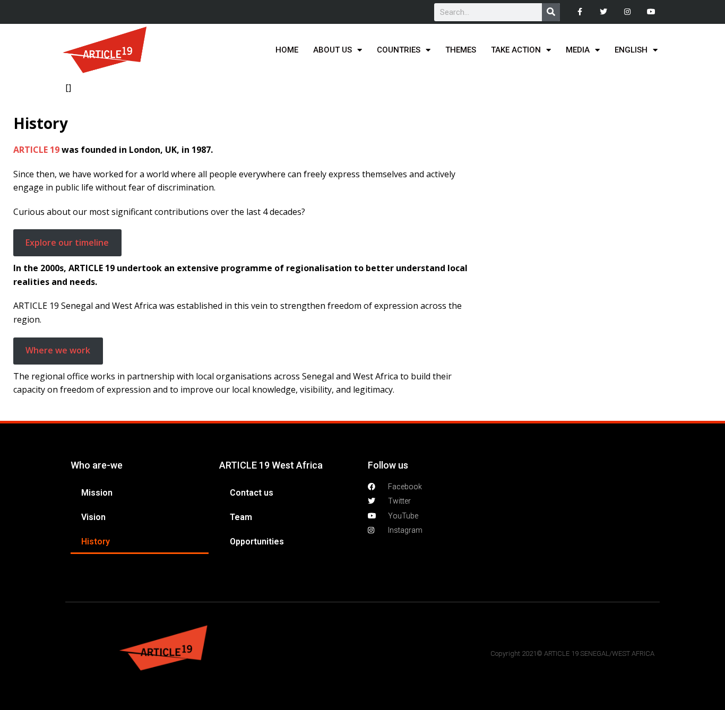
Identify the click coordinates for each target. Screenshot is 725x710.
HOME (286, 50)
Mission (97, 493)
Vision (93, 517)
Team (241, 517)
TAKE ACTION (516, 50)
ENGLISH (631, 50)
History (95, 541)
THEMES (460, 50)
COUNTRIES (398, 50)
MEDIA (578, 50)
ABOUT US (332, 50)
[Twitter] (604, 12)
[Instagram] (627, 12)
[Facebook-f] (580, 12)
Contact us (251, 493)
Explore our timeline (67, 242)
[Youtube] (651, 12)
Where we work (57, 350)
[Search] (551, 12)
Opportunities (257, 541)
